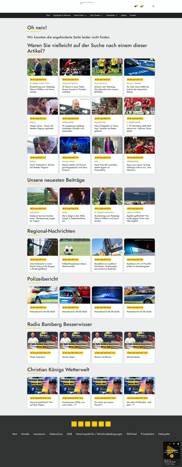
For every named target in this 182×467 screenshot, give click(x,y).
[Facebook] (34, 6)
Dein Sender (95, 15)
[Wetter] (147, 6)
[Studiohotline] (51, 6)
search (153, 6)
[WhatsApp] (29, 6)
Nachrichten (79, 15)
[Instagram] (38, 6)
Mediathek (110, 15)
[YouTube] (42, 6)
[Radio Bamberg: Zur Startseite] (91, 6)
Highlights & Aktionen (62, 15)
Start (48, 15)
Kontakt (133, 15)
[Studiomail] (46, 6)
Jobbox (124, 15)
